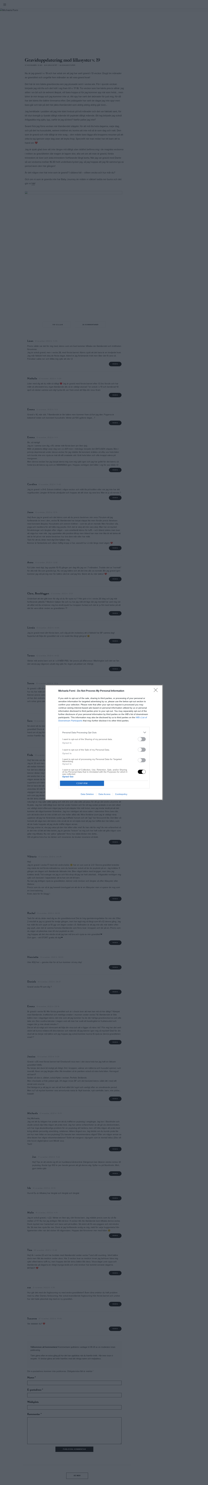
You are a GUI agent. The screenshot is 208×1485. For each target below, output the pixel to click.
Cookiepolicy (121, 794)
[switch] (142, 739)
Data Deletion (87, 794)
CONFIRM (82, 783)
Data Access (104, 794)
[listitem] (104, 732)
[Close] (157, 691)
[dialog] (104, 742)
